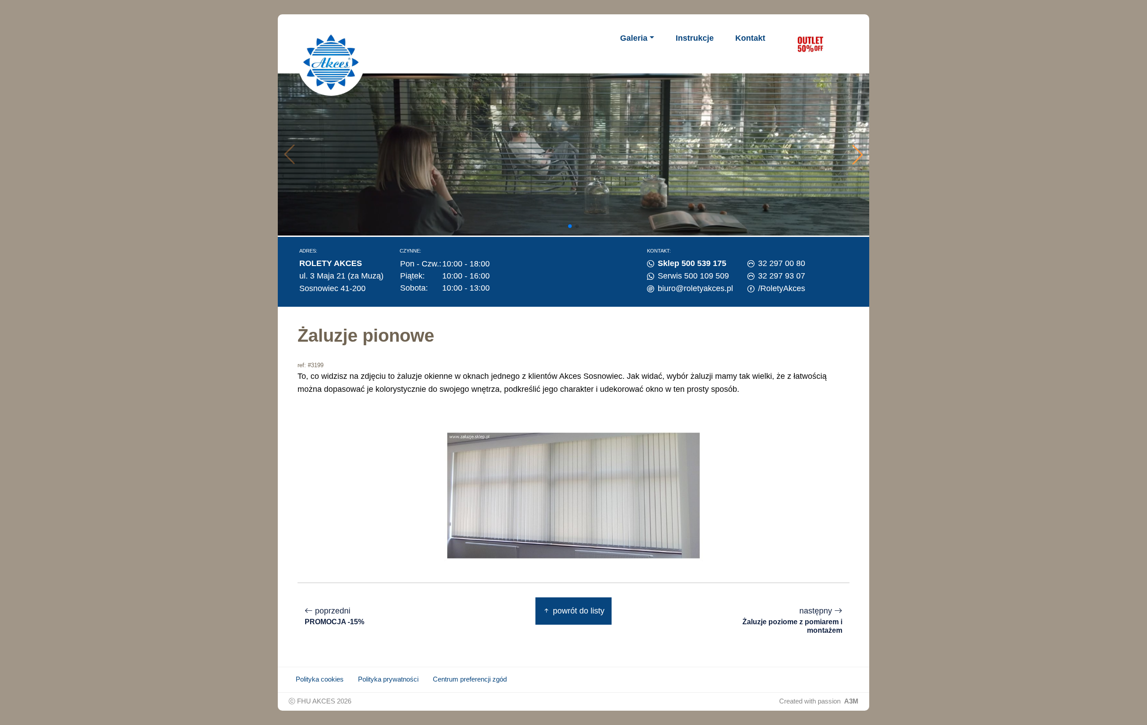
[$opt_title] (810, 43)
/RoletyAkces (781, 288)
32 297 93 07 (781, 275)
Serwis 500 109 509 (693, 275)
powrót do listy (577, 610)
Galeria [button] (633, 38)
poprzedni (334, 616)
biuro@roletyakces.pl (695, 288)
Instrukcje (695, 38)
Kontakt (750, 38)
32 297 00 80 (781, 263)
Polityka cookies (320, 679)
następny (792, 620)
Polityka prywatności (388, 679)
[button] (857, 154)
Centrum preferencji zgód (470, 679)
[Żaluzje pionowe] (573, 494)
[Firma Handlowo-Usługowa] (331, 62)
